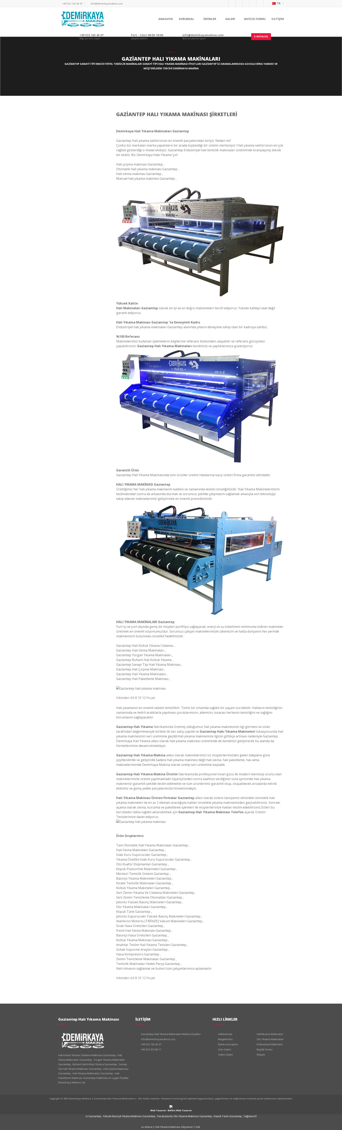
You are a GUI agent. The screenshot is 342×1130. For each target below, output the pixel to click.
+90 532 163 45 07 (72, 3)
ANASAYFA (165, 19)
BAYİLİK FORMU (255, 19)
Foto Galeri (224, 1049)
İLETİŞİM (278, 19)
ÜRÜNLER (210, 19)
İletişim (261, 1054)
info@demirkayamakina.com (107, 3)
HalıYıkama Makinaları (270, 1034)
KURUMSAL (187, 19)
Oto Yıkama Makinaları (270, 1039)
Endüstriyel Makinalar (270, 1044)
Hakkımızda (225, 1034)
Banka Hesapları (228, 1044)
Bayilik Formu (265, 1049)
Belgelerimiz (225, 1039)
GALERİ (230, 19)
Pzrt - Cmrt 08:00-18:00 (147, 35)
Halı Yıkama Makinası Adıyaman (168, 1127)
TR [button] (279, 3)
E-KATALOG (261, 36)
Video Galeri (225, 1054)
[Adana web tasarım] (171, 1106)
